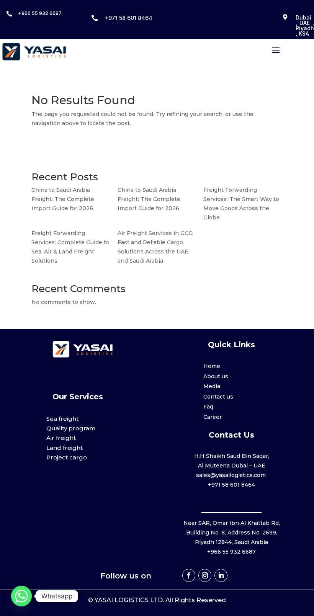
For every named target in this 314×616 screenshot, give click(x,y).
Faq (208, 406)
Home (211, 366)
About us (215, 376)
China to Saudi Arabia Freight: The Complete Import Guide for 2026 (62, 199)
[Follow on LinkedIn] (220, 575)
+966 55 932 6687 (40, 13)
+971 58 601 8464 (128, 18)
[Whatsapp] (21, 596)
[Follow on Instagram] (204, 575)
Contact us (218, 396)
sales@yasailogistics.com (231, 475)
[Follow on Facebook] (188, 575)
